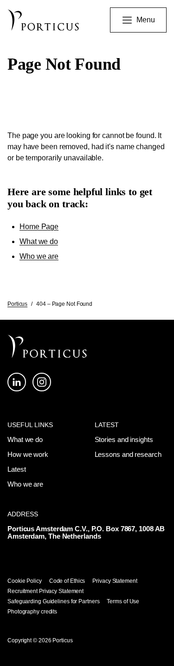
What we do (38, 241)
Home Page (38, 227)
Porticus (17, 304)
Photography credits (32, 611)
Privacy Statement (114, 581)
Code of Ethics (67, 581)
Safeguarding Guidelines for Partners (53, 601)
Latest (16, 469)
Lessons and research (128, 454)
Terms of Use (123, 601)
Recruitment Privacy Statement (45, 591)
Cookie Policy (24, 581)
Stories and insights (124, 439)
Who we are (38, 256)
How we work (27, 454)
